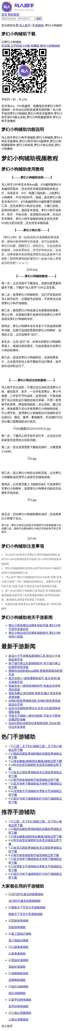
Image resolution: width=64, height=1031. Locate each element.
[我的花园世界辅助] (23, 753)
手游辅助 (38, 25)
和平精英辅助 (39, 779)
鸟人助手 (25, 25)
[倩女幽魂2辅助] (21, 761)
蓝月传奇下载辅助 (47, 783)
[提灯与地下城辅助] (23, 798)
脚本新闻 (13, 14)
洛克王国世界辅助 (47, 772)
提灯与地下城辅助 (47, 798)
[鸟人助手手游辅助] (17, 11)
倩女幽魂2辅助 (41, 761)
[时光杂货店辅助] (22, 764)
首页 (4, 14)
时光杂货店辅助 (43, 764)
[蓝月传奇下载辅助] (23, 783)
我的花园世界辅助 (47, 753)
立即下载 (17, 749)
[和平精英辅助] (21, 779)
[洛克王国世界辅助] (23, 772)
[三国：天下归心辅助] (25, 746)
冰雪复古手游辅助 (47, 791)
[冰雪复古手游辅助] (23, 791)
